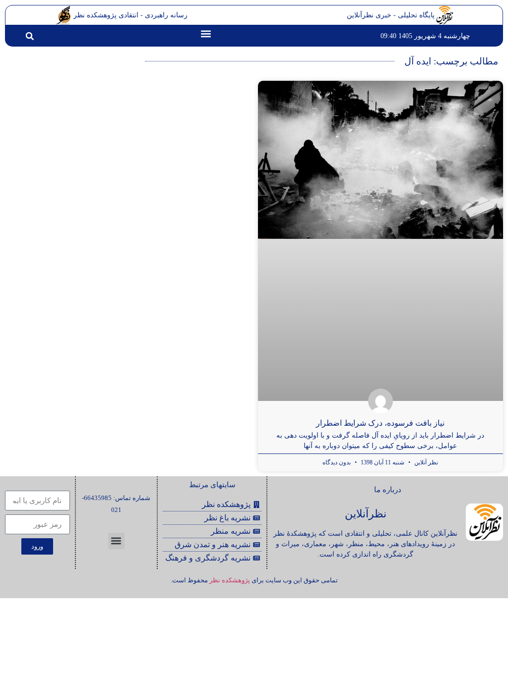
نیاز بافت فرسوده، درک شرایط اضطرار (380, 423)
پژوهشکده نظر (229, 580)
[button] (205, 33)
